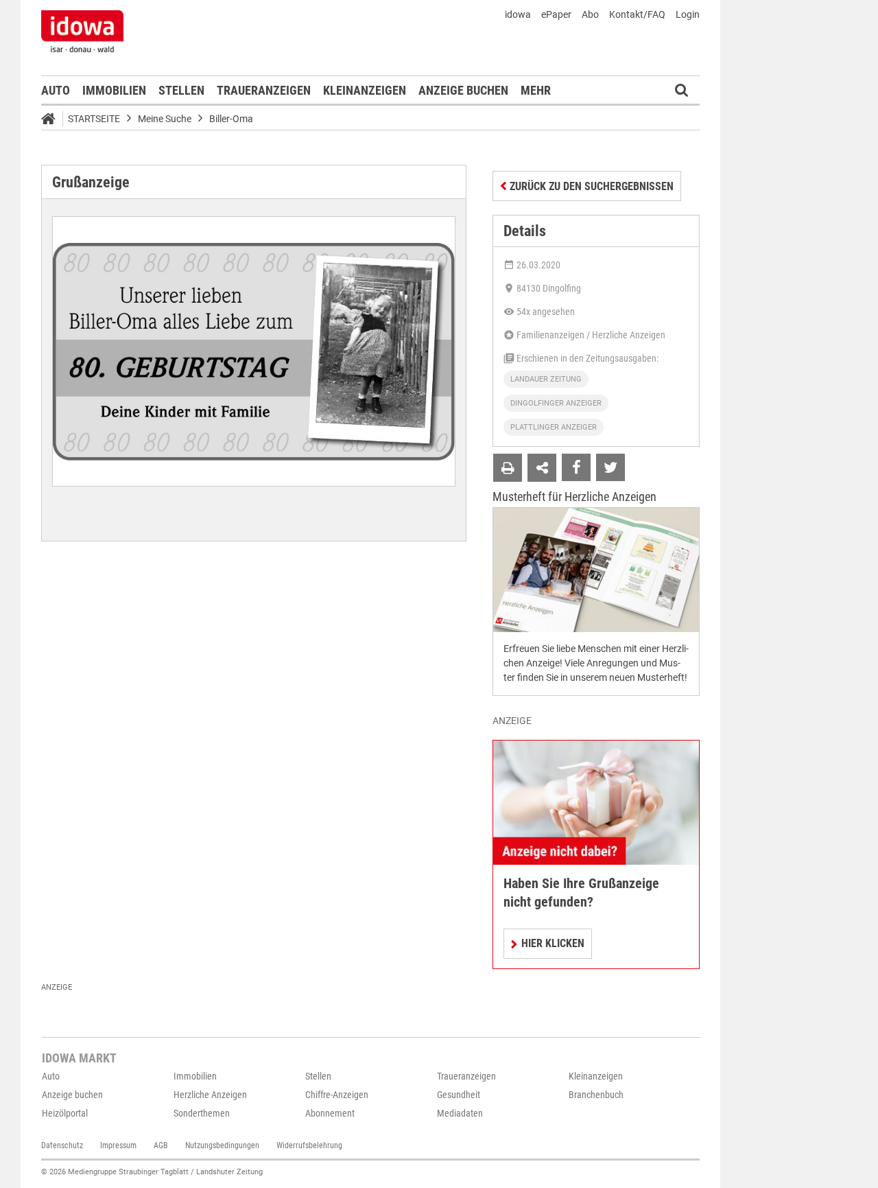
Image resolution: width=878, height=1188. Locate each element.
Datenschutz (62, 1145)
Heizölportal (65, 1113)
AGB (161, 1145)
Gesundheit (458, 1094)
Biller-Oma (231, 118)
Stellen (181, 90)
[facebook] (576, 467)
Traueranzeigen (264, 90)
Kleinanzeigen (364, 90)
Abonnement (330, 1113)
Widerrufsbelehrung (309, 1145)
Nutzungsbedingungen (222, 1145)
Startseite (94, 118)
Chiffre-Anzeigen (336, 1094)
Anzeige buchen (463, 90)
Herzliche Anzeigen (210, 1094)
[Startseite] (52, 120)
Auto (55, 90)
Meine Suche (164, 118)
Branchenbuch (596, 1094)
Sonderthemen (202, 1113)
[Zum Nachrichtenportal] (82, 31)
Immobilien (114, 90)
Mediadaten (460, 1113)
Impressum (118, 1145)
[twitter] (610, 467)
